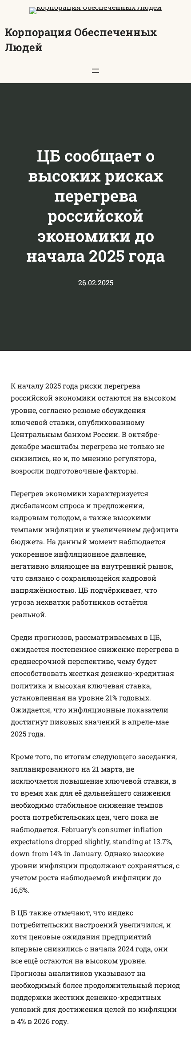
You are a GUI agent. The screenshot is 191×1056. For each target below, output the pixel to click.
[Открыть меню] (95, 70)
